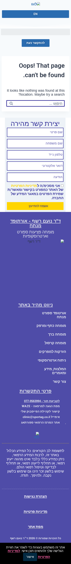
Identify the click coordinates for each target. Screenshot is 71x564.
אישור (30, 556)
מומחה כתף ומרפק (51, 326)
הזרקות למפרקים (52, 351)
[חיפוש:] (35, 103)
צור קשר (59, 381)
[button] (35, 32)
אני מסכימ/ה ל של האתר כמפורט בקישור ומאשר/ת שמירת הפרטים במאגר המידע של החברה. (35, 192)
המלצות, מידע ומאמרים (55, 371)
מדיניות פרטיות (35, 511)
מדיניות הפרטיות (24, 186)
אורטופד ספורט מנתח (54, 315)
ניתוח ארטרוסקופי (52, 360)
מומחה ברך (57, 334)
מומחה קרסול (55, 343)
